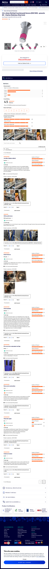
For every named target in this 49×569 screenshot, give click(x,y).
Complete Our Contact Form (36, 535)
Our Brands (20, 533)
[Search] (26, 2)
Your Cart (33, 530)
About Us (6, 535)
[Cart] (46, 2)
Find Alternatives (23, 63)
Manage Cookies (21, 535)
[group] (24, 32)
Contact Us (33, 536)
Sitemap (19, 536)
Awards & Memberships (22, 530)
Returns (5, 532)
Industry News (20, 529)
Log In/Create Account (35, 528)
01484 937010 (44, 4)
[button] (45, 23)
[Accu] (5, 2)
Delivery (5, 530)
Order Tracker (6, 529)
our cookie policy (40, 556)
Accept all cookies (24, 562)
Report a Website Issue (22, 532)
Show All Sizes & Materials (10, 10)
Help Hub (6, 533)
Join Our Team (7, 536)
